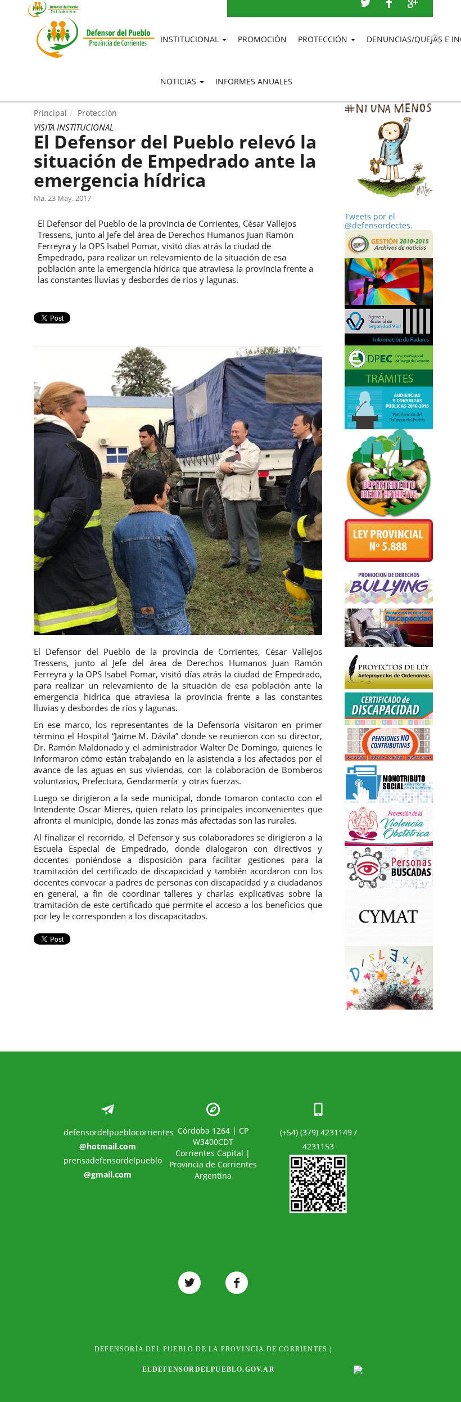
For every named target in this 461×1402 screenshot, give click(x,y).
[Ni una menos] (389, 150)
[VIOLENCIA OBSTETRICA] (389, 824)
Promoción (262, 39)
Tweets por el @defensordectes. (379, 221)
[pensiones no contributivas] (389, 743)
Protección (324, 39)
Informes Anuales (253, 81)
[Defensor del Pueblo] (96, 22)
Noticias (179, 81)
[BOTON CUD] (389, 707)
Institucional (190, 39)
